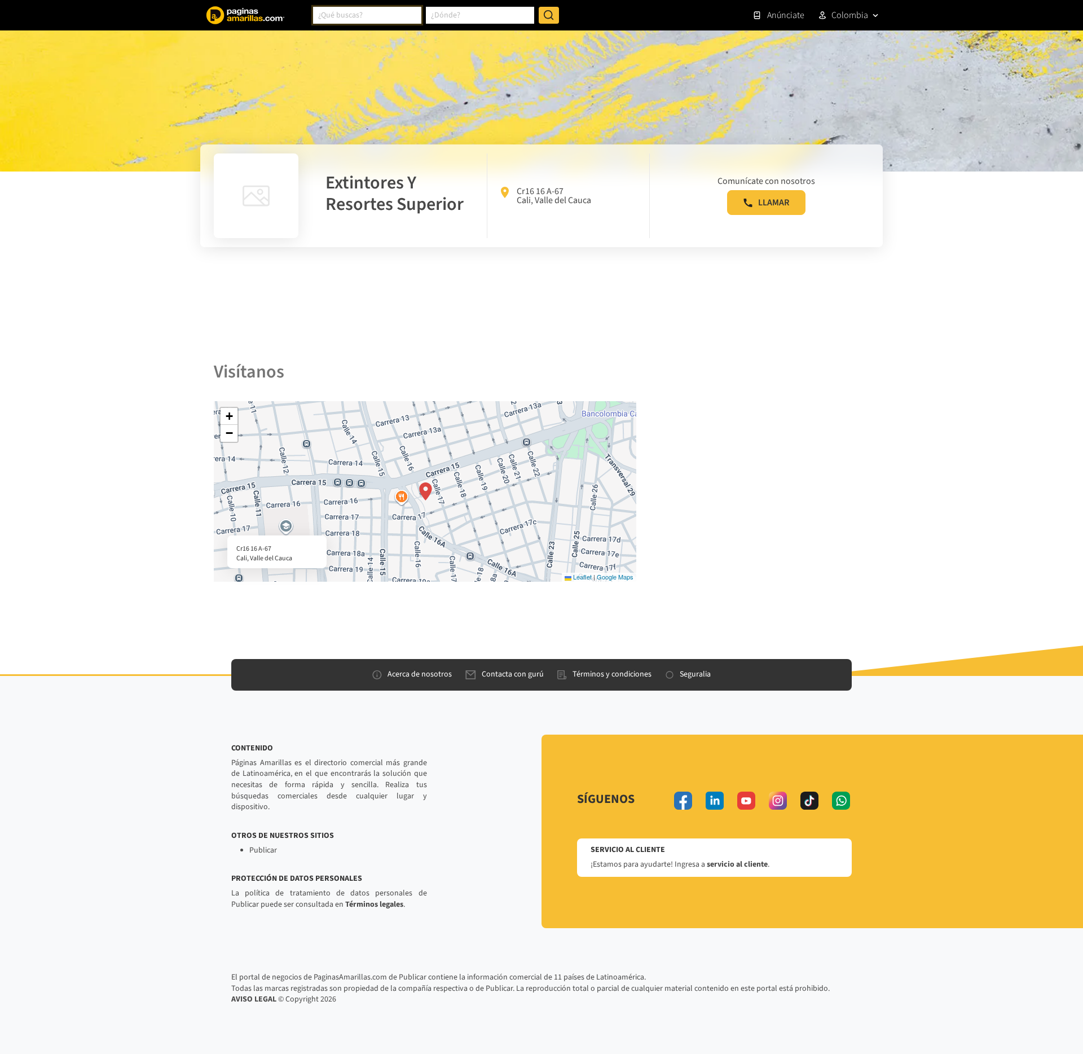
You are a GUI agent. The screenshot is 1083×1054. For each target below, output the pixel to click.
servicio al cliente (737, 864)
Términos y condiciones (612, 674)
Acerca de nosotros (420, 674)
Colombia (849, 15)
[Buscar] (549, 15)
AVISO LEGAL (253, 999)
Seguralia (695, 674)
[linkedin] (715, 801)
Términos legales (374, 904)
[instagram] (778, 801)
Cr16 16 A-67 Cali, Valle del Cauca (554, 196)
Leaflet (581, 576)
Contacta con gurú (513, 674)
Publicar (263, 850)
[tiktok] (809, 801)
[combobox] (367, 15)
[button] (425, 491)
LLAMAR (773, 202)
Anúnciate (785, 15)
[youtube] (746, 801)
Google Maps (615, 576)
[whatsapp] (841, 801)
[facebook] (683, 801)
